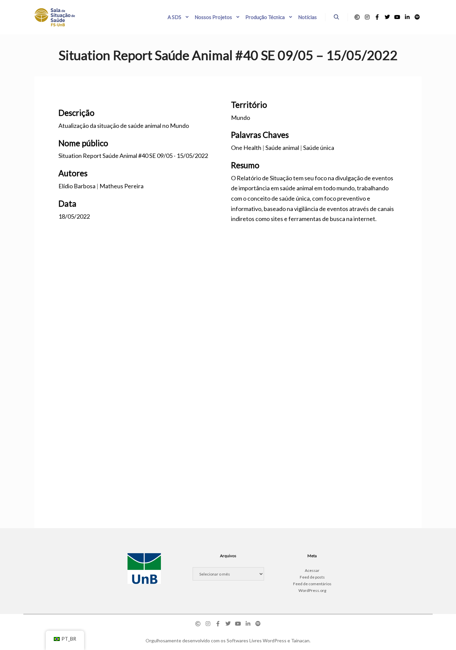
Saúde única (318, 147)
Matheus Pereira (121, 186)
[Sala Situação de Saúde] (54, 17)
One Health (246, 147)
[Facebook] (377, 17)
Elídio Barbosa (76, 186)
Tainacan (300, 640)
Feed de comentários (312, 583)
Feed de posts (312, 577)
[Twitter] (387, 17)
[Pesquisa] (336, 17)
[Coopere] (357, 17)
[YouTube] (397, 17)
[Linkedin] (407, 17)
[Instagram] (367, 17)
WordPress (274, 640)
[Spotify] (417, 17)
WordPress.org (312, 590)
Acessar (312, 570)
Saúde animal (282, 147)
